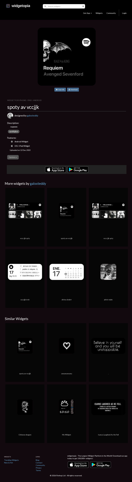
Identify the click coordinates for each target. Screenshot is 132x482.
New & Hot (8, 463)
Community (111, 13)
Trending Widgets (11, 460)
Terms (38, 470)
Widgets (99, 13)
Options (12, 157)
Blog (37, 460)
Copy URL (60, 90)
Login (124, 13)
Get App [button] (86, 13)
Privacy (39, 468)
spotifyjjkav (13, 131)
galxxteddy (32, 115)
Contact (39, 463)
